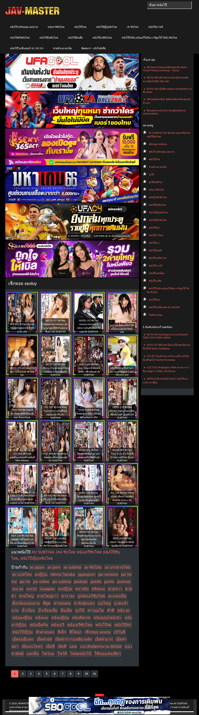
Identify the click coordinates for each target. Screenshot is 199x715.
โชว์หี (62, 654)
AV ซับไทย (133, 27)
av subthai (72, 567)
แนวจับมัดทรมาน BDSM (101, 646)
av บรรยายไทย (117, 567)
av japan (37, 567)
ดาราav (67, 596)
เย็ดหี (50, 646)
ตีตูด (47, 603)
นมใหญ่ (104, 603)
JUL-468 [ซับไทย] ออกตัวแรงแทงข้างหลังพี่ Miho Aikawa (22, 457)
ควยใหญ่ (26, 596)
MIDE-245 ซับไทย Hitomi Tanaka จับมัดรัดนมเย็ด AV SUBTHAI (122, 542)
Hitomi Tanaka (63, 574)
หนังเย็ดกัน (39, 625)
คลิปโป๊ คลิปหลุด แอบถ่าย (24, 27)
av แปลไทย (22, 574)
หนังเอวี (57, 625)
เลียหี (62, 646)
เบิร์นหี (119, 632)
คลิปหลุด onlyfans (158, 144)
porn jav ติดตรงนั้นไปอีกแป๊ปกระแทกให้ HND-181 (122, 328)
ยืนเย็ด (66, 610)
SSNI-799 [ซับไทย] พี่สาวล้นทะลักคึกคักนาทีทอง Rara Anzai (22, 414)
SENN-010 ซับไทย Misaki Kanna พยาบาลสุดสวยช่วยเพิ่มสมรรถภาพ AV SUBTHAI (88, 539)
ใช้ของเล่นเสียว (107, 654)
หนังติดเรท (81, 618)
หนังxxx (41, 618)
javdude (80, 582)
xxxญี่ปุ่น (65, 589)
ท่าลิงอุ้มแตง (84, 603)
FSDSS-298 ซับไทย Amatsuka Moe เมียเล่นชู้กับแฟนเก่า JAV (89, 414)
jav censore (108, 574)
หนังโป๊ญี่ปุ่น (22, 632)
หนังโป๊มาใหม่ (156, 235)
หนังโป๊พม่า (154, 227)
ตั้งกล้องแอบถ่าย (26, 603)
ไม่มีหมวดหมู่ (155, 315)
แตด (73, 646)
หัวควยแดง (45, 632)
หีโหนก (75, 632)
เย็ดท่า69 (44, 639)
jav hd (25, 582)
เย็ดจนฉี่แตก (23, 639)
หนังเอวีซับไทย (79, 625)
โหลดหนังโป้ (80, 654)
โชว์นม (48, 654)
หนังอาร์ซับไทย (56, 27)
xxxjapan (47, 589)
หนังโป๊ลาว (154, 243)
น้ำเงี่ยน (28, 610)
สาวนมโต (95, 610)
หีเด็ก (62, 632)
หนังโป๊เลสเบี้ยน (156, 273)
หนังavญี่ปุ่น (22, 618)
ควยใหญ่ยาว (47, 596)
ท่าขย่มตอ (62, 603)
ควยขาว (115, 589)
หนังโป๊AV (122, 625)
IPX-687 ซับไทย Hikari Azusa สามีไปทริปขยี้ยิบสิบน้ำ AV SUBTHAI (55, 499)
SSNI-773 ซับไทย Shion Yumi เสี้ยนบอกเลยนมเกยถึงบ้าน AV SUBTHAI (22, 499)
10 (86, 673)
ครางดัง (82, 589)
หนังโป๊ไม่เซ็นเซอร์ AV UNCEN (26, 48)
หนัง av (123, 610)
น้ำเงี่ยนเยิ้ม (48, 610)
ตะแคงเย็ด (117, 596)
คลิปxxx (98, 589)
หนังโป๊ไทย (80, 27)
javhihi (96, 582)
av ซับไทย (93, 567)
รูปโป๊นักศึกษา (156, 182)
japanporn (86, 574)
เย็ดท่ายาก (104, 639)
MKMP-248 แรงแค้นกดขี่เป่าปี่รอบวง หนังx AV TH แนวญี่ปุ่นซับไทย (55, 542)
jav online (41, 582)
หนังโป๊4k (103, 625)
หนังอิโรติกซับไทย (158, 197)
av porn (53, 567)
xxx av (17, 589)
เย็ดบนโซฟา (32, 646)
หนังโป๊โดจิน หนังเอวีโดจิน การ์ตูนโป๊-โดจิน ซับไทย (149, 37)
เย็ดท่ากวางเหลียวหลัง (73, 639)
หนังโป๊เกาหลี (155, 27)
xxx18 (31, 589)
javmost (124, 582)
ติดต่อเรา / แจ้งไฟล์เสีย (93, 48)
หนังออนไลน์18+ (107, 618)
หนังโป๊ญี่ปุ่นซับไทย (106, 27)
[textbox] (169, 5)
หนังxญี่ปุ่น (60, 618)
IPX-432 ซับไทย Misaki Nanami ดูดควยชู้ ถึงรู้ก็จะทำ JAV (22, 328)
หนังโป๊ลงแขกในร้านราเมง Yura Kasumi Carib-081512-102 (122, 371)
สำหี (110, 610)
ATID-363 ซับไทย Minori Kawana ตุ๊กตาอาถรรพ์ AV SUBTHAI (55, 457)
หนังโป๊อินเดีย (75, 37)
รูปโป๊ (151, 174)
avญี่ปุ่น (41, 574)
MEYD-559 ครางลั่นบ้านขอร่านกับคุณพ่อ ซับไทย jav (22, 371)
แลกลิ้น (33, 654)
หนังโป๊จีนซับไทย (48, 37)
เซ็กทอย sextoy (98, 632)
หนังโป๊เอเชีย (155, 281)
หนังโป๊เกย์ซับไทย (102, 37)
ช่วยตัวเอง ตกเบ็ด (62, 48)
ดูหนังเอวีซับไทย (91, 596)
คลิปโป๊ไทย (154, 159)
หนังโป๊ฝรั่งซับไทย (20, 37)
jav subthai (61, 582)
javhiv (109, 582)
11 (94, 673)
